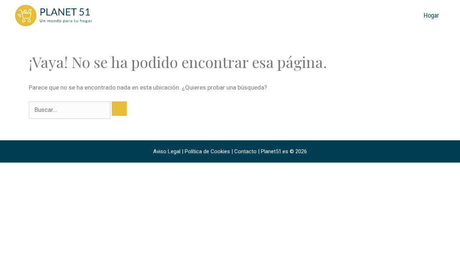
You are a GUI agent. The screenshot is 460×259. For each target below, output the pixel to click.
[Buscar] (119, 108)
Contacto (245, 151)
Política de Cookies (207, 151)
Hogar (431, 15)
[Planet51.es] (53, 15)
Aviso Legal (166, 151)
